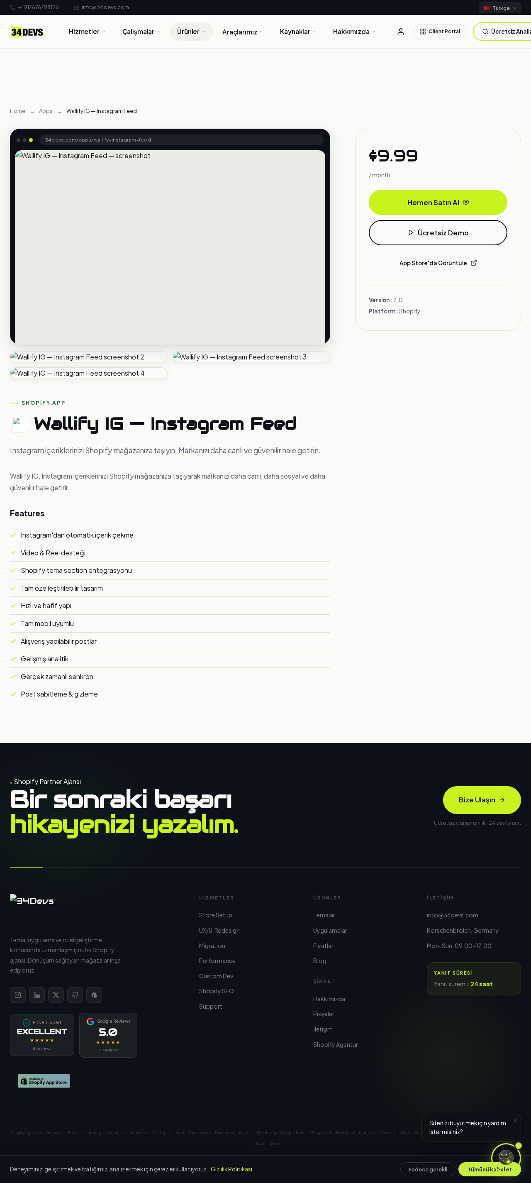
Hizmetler (84, 31)
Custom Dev (216, 976)
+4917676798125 (38, 7)
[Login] (401, 31)
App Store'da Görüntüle (433, 262)
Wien (404, 1132)
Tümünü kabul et (490, 1169)
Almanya (54, 1132)
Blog (319, 960)
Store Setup (215, 915)
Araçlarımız (239, 32)
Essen (245, 1132)
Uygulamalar (330, 930)
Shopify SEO (216, 991)
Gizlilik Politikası (231, 1169)
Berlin (73, 1132)
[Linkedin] (37, 995)
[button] (506, 1158)
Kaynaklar (295, 31)
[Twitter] (56, 995)
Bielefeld (345, 1132)
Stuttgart (162, 1132)
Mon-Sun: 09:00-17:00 (459, 945)
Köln (179, 1132)
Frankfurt (138, 1132)
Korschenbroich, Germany (463, 930)
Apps (46, 111)
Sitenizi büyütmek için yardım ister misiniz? (473, 1125)
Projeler (323, 1013)
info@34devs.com (105, 7)
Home (17, 111)
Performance (217, 960)
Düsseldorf (199, 1132)
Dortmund (224, 1132)
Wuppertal (320, 1132)
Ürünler (188, 31)
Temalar (324, 915)
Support (210, 1006)
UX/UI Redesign (219, 930)
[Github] (75, 995)
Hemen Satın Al (433, 202)
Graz (418, 1132)
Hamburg (92, 1132)
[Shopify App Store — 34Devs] (94, 1080)
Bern (275, 1143)
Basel (260, 1143)
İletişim (323, 1029)
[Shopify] (94, 995)
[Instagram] (18, 995)
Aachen (387, 1132)
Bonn (301, 1132)
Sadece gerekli (427, 1169)
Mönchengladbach (273, 1132)
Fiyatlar (323, 945)
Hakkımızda (351, 31)
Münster (367, 1132)
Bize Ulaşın (477, 799)
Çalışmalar (138, 31)
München (115, 1132)
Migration (212, 945)
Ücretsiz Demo (443, 232)
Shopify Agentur (335, 1044)
